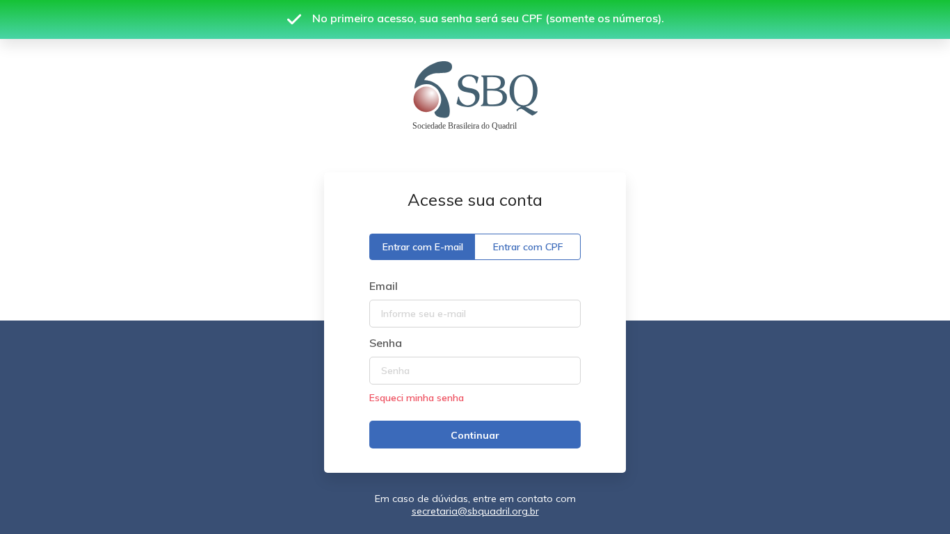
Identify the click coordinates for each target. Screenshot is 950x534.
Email (383, 286)
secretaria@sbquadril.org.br (475, 511)
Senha (385, 343)
